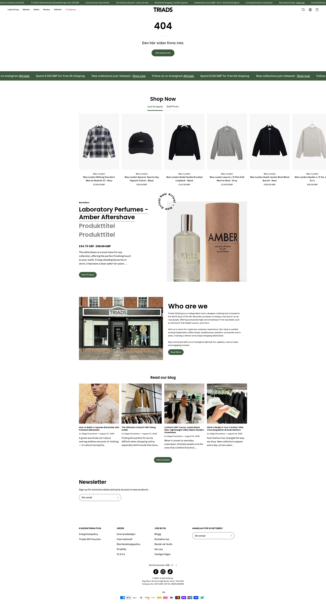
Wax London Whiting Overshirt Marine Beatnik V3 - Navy (99, 179)
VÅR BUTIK (160, 528)
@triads (169, 75)
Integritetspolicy (88, 534)
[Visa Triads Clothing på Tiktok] (170, 571)
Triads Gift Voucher (90, 539)
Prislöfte (121, 549)
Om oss (158, 549)
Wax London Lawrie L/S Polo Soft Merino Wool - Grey (227, 179)
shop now (300, 3)
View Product (87, 275)
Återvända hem (163, 53)
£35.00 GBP (141, 184)
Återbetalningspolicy (128, 544)
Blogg (157, 534)
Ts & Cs (121, 554)
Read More (176, 352)
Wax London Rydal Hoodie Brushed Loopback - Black (184, 179)
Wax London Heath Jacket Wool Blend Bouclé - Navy (269, 179)
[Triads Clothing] (163, 9)
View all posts (163, 460)
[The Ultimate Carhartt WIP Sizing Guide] (142, 404)
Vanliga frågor (162, 554)
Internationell (124, 539)
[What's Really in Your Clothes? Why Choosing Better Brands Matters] (227, 404)
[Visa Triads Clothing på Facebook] (155, 571)
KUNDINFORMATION (90, 528)
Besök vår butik (163, 544)
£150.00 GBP (99, 184)
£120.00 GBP (227, 184)
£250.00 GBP (270, 184)
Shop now (119, 75)
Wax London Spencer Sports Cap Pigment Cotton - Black (142, 179)
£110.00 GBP (184, 184)
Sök (163, 592)
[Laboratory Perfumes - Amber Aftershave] (207, 242)
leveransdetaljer (126, 534)
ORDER (120, 528)
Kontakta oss (161, 539)
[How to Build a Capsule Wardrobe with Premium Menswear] (99, 404)
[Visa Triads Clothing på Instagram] (163, 571)
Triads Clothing (166, 578)
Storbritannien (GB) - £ (161, 565)
